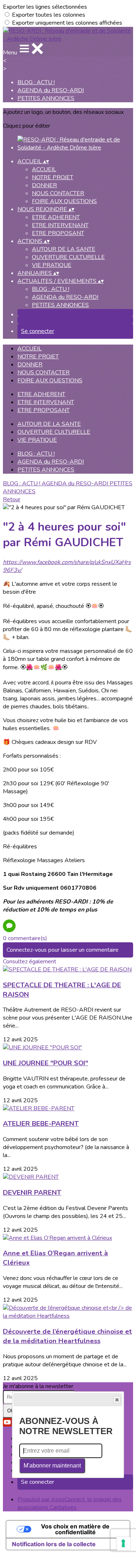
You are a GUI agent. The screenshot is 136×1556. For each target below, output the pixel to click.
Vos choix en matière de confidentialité (75, 1529)
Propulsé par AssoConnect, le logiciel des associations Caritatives (69, 1503)
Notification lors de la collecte (54, 1544)
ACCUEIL (44, 169)
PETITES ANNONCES (45, 98)
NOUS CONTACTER (58, 193)
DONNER (44, 185)
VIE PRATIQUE (51, 265)
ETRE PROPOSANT (58, 233)
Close (116, 1399)
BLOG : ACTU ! (36, 82)
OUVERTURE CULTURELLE (68, 257)
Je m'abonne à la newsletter (38, 1386)
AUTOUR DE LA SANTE (63, 249)
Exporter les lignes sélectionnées (45, 7)
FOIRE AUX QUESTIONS (64, 201)
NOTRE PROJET (52, 177)
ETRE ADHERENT (56, 217)
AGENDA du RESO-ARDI (50, 90)
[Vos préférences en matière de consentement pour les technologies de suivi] (123, 1543)
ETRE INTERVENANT (60, 225)
